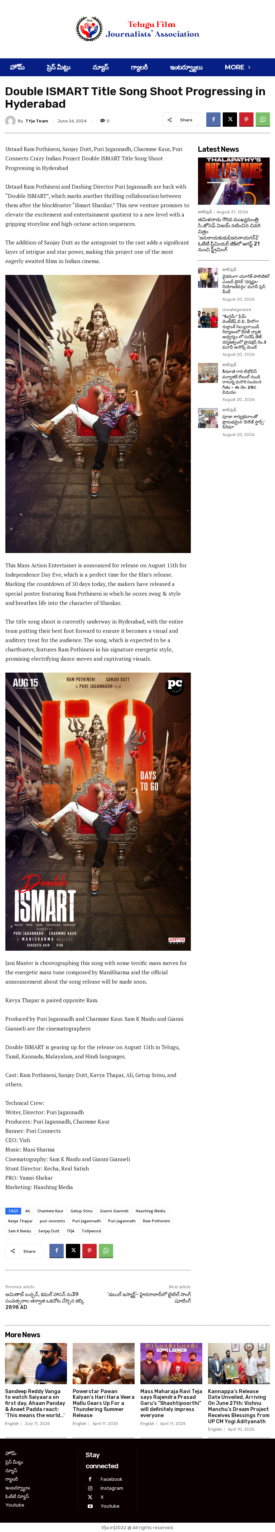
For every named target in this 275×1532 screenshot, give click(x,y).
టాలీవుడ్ (205, 212)
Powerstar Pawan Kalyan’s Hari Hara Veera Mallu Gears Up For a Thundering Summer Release (104, 1403)
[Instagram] (90, 1488)
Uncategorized (236, 310)
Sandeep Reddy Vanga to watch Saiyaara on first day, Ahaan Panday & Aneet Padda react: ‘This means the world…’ (35, 1403)
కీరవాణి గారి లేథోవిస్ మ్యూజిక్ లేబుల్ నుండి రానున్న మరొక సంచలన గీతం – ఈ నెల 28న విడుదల (241, 382)
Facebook (111, 1479)
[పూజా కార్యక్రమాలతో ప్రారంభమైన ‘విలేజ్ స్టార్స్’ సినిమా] (208, 418)
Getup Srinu (82, 1210)
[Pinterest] (246, 119)
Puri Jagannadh (86, 1220)
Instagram (112, 1488)
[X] (230, 119)
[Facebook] (213, 119)
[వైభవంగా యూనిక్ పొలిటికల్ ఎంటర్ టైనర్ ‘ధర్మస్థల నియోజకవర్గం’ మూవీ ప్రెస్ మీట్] (208, 278)
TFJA (70, 1230)
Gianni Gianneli (114, 1210)
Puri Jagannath (122, 1220)
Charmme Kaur (50, 1210)
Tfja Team (36, 121)
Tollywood (91, 1230)
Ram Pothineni (156, 1220)
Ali (27, 1210)
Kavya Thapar (20, 1220)
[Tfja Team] (11, 121)
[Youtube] (90, 1506)
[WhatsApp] (263, 119)
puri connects (52, 1220)
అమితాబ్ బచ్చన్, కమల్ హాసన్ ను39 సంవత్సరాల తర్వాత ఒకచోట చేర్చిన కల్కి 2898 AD (44, 1300)
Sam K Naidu (19, 1230)
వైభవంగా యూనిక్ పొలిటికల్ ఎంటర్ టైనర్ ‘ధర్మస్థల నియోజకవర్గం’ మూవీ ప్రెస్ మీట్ (246, 284)
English (12, 1424)
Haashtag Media (150, 1210)
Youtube (110, 1506)
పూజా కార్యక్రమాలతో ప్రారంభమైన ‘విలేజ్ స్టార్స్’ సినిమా (243, 422)
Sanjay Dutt (48, 1230)
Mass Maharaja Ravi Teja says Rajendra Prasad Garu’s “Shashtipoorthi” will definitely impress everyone (171, 1403)
